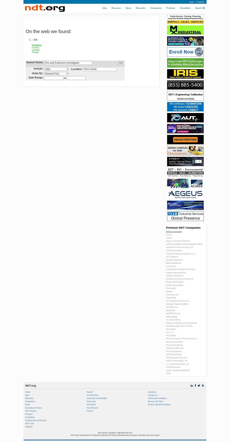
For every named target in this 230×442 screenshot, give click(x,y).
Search (198, 8)
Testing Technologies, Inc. (177, 361)
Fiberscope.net (172, 295)
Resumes (116, 8)
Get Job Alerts (92, 395)
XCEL (168, 373)
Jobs (104, 8)
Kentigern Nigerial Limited (177, 304)
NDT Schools (30, 411)
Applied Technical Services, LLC (180, 247)
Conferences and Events (35, 420)
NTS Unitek (171, 329)
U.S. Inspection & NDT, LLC (177, 364)
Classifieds (185, 8)
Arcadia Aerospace (174, 250)
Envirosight (171, 288)
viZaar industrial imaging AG (178, 370)
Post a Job (91, 401)
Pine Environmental (174, 342)
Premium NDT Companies (183, 227)
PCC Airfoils (171, 335)
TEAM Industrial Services (176, 358)
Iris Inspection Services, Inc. (177, 301)
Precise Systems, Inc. (175, 348)
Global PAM (171, 298)
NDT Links (29, 423)
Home (27, 392)
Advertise (152, 392)
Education (141, 8)
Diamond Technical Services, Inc (180, 279)
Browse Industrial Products (159, 404)
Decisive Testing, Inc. (175, 276)
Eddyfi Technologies (174, 285)
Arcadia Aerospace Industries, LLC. (181, 254)
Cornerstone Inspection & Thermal (180, 269)
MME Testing (171, 317)
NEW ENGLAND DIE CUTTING (179, 326)
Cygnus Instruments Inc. (176, 273)
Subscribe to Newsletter (97, 398)
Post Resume (92, 408)
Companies (156, 8)
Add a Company (174, 231)
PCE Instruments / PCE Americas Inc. (181, 339)
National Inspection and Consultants (181, 323)
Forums (90, 411)
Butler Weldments (173, 263)
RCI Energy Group (174, 354)
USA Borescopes (173, 367)
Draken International (174, 282)
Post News (91, 404)
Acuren (169, 235)
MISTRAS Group (173, 313)
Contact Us (152, 395)
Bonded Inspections (174, 260)
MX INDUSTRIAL (173, 320)
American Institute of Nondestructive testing (184, 244)
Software (29, 427)
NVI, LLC (170, 332)
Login (191, 2)
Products (170, 8)
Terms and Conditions (157, 398)
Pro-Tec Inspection (174, 351)
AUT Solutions (172, 257)
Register (200, 2)
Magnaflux (170, 310)
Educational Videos (33, 408)
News (128, 8)
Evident (169, 291)
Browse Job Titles (155, 401)
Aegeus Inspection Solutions (178, 241)
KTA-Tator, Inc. (172, 307)
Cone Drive (171, 266)
